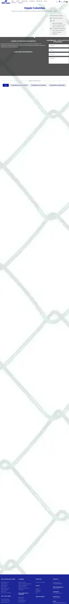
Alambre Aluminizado (22, 601)
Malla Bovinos (4, 600)
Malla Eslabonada (5, 598)
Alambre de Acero (22, 603)
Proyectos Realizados (40, 598)
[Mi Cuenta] (61, 2)
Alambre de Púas (22, 598)
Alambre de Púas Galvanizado (24, 600)
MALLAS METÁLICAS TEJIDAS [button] (8, 595)
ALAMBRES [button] (21, 595)
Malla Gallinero (4, 601)
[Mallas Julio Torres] (5, 2)
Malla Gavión (4, 603)
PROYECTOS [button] (39, 595)
